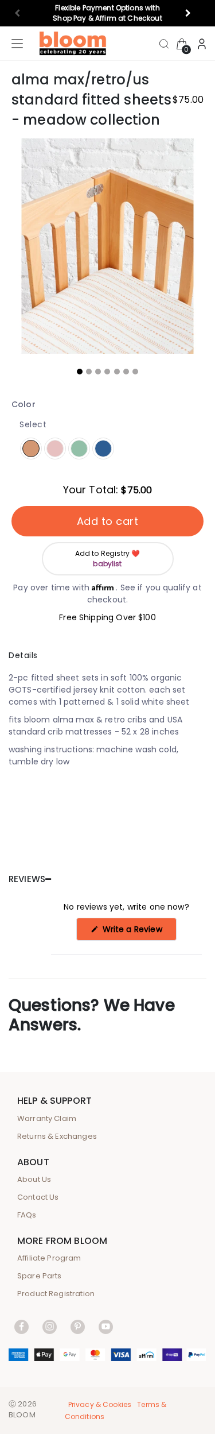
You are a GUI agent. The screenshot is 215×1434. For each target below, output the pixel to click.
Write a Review (138, 932)
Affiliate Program (49, 1258)
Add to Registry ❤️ (107, 558)
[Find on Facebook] (21, 1326)
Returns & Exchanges (57, 1136)
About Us (34, 1179)
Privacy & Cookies (100, 1404)
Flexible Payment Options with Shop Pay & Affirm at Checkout (107, 13)
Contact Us (38, 1197)
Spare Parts (39, 1275)
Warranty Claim (46, 1118)
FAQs (27, 1214)
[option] (107, 246)
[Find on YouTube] (106, 1326)
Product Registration (56, 1293)
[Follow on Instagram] (49, 1326)
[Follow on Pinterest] (78, 1326)
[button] (193, 13)
